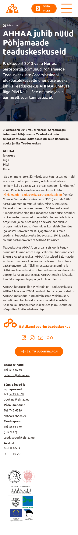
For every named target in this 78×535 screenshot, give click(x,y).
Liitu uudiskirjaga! (43, 351)
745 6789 (15, 410)
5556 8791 (16, 426)
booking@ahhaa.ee (17, 399)
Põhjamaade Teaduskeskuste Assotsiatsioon (32, 194)
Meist (11, 25)
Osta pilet (46, 8)
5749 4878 (16, 394)
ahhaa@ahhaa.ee (15, 416)
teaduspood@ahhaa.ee (19, 437)
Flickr (50, 337)
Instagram (32, 337)
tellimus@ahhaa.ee (17, 375)
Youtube (40, 337)
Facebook (24, 337)
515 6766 (15, 369)
